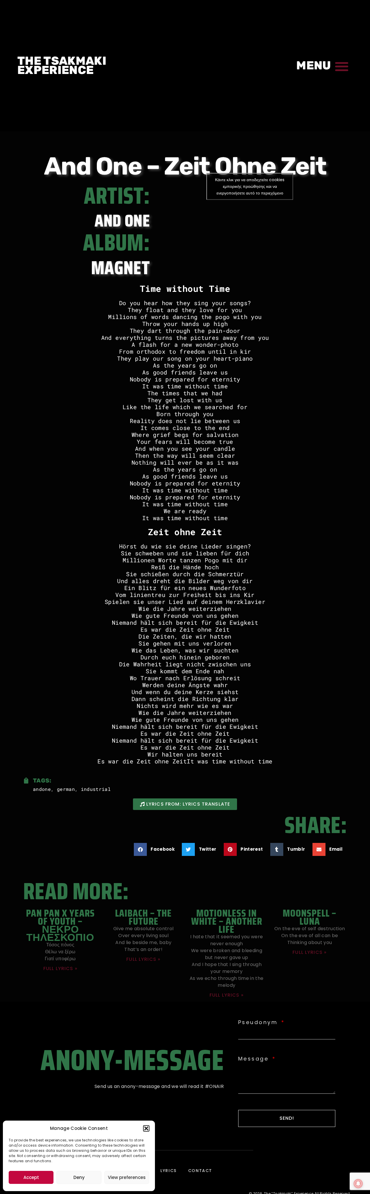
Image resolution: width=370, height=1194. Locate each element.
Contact (200, 1170)
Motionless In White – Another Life (226, 921)
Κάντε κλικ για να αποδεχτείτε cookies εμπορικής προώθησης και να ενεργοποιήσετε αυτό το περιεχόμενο (249, 186)
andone (42, 789)
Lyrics (168, 1170)
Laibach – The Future (143, 917)
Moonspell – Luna (309, 917)
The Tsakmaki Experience (61, 65)
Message (254, 1058)
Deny (79, 1177)
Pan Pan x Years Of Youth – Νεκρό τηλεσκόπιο (60, 925)
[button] (146, 1128)
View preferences (127, 1177)
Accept (31, 1177)
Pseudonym (259, 1022)
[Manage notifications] (358, 1183)
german (66, 789)
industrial (96, 789)
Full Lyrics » (60, 968)
